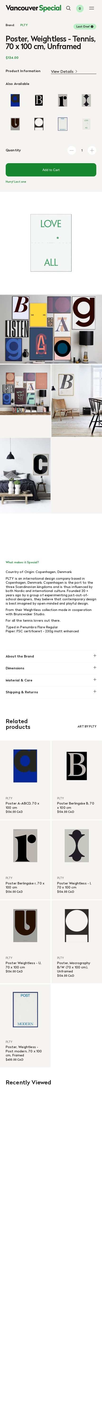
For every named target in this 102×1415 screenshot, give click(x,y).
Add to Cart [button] (51, 170)
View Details (62, 71)
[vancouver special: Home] (33, 8)
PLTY (24, 25)
